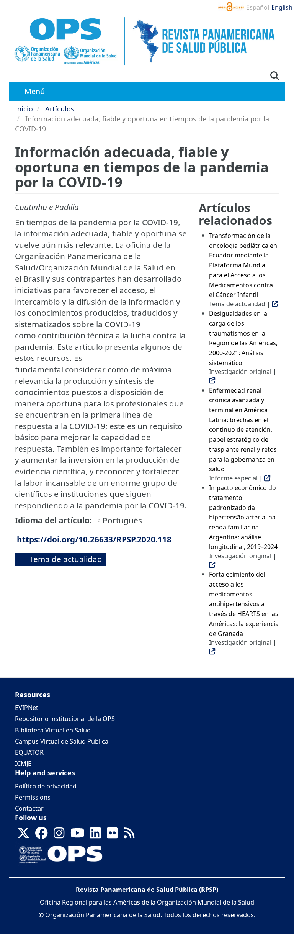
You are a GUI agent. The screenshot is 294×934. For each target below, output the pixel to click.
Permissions (33, 797)
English (281, 7)
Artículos (59, 108)
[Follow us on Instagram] (59, 835)
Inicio (24, 108)
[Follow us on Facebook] (41, 835)
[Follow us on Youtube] (77, 835)
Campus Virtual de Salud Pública (61, 741)
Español (257, 7)
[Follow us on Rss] (129, 835)
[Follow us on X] (23, 835)
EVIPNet (26, 707)
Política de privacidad (46, 786)
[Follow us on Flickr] (112, 835)
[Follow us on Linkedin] (95, 835)
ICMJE (23, 763)
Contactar (29, 808)
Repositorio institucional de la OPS (65, 718)
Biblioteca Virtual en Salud (53, 730)
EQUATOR (29, 752)
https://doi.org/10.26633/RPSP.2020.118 (94, 539)
